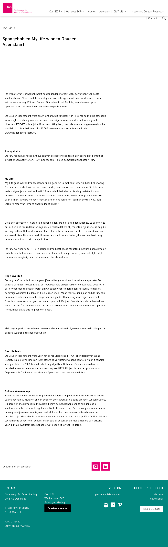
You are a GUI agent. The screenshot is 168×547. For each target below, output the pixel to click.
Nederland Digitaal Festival (147, 11)
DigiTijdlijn (118, 11)
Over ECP (54, 11)
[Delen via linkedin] (105, 466)
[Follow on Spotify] (106, 505)
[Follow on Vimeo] (120, 505)
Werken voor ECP (54, 498)
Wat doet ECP (74, 11)
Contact (152, 18)
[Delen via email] (96, 466)
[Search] (164, 18)
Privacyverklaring (54, 502)
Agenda (103, 11)
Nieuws (91, 11)
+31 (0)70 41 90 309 (18, 508)
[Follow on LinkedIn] (113, 505)
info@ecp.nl (14, 512)
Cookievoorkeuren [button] (57, 508)
